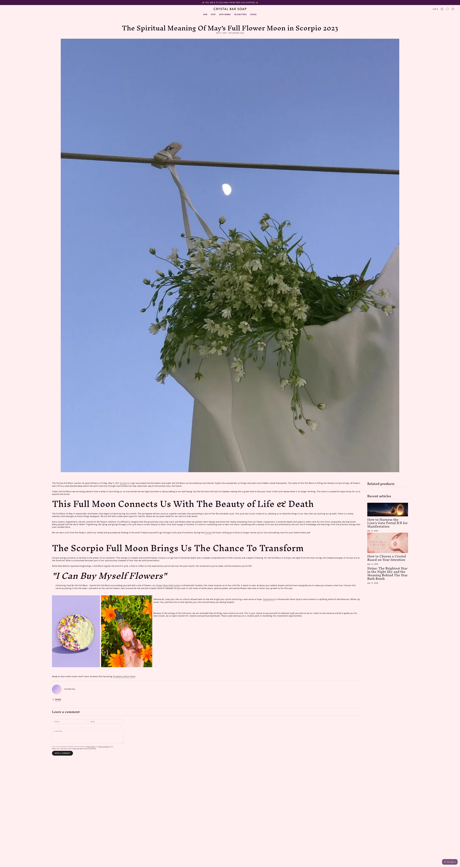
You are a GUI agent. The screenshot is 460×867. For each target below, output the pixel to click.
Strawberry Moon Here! (124, 676)
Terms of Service (104, 746)
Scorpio (123, 483)
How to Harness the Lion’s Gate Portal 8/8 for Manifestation (387, 523)
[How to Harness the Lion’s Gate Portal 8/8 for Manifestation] (387, 509)
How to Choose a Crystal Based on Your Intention (386, 557)
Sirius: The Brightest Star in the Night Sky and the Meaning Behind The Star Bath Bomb (387, 573)
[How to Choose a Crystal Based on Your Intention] (387, 543)
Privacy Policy (90, 746)
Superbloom (269, 599)
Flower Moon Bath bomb (168, 585)
